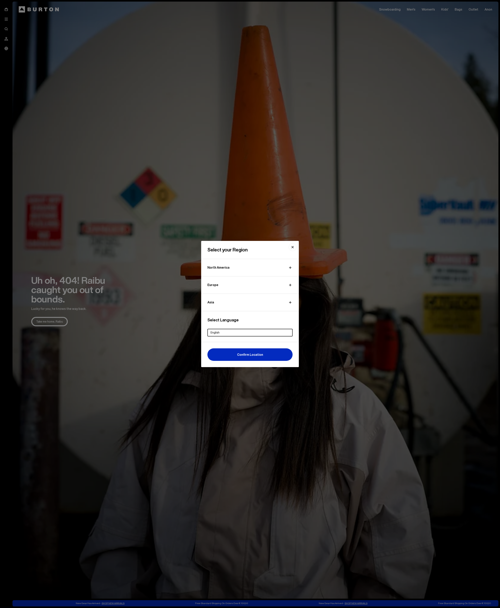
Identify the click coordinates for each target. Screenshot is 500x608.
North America (218, 267)
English (215, 332)
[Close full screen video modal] (292, 247)
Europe (212, 284)
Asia (210, 302)
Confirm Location (250, 354)
